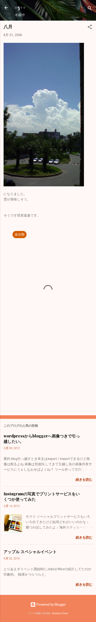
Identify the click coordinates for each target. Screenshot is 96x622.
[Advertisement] (48, 376)
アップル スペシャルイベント (30, 551)
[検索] (89, 9)
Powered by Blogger (51, 604)
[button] (89, 27)
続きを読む (84, 480)
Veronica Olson (60, 613)
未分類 (20, 235)
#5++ (20, 7)
